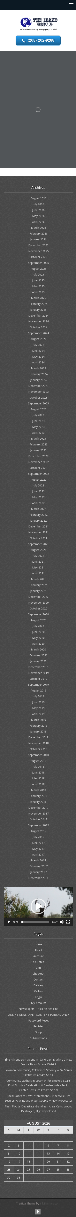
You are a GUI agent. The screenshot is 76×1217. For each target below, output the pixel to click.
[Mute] (62, 922)
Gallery (38, 991)
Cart (38, 968)
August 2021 (38, 550)
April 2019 (38, 714)
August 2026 (38, 198)
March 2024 (38, 368)
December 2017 (38, 807)
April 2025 (38, 292)
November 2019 (38, 673)
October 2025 (38, 257)
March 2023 (38, 438)
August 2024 (38, 339)
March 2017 (38, 860)
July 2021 (38, 556)
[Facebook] (38, 1211)
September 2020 (38, 614)
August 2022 (38, 479)
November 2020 (38, 602)
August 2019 (38, 690)
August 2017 (38, 831)
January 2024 (38, 380)
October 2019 (38, 679)
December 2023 (38, 386)
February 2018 (38, 796)
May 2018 (38, 778)
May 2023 (38, 427)
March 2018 (38, 790)
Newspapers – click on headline (38, 1009)
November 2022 (38, 462)
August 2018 (38, 761)
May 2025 (38, 286)
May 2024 (38, 356)
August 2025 (38, 268)
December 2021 (38, 526)
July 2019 (38, 696)
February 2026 (38, 233)
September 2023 (38, 403)
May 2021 (38, 567)
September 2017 (38, 825)
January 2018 (38, 802)
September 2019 (38, 684)
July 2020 (38, 626)
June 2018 (38, 772)
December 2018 (38, 737)
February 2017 (38, 866)
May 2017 (38, 848)
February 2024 (38, 374)
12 (38, 1153)
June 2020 (38, 632)
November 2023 (38, 391)
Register (38, 1026)
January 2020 (38, 661)
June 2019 (38, 702)
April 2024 (38, 362)
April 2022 (38, 503)
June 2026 (38, 210)
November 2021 (38, 532)
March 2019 (38, 720)
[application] (38, 906)
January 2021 (38, 591)
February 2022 (38, 515)
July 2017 (38, 837)
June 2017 (38, 843)
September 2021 (38, 544)
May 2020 (38, 638)
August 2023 (38, 409)
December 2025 (38, 245)
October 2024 (38, 327)
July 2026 (38, 204)
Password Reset (38, 1020)
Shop (38, 1032)
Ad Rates (38, 962)
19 (38, 1161)
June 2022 (38, 491)
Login (38, 997)
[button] (38, 906)
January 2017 (38, 872)
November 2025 (38, 251)
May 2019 (38, 708)
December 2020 (38, 597)
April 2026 (38, 222)
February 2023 (38, 444)
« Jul (36, 1184)
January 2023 (38, 450)
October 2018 (38, 749)
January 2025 (38, 309)
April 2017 (38, 854)
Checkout (38, 973)
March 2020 (38, 649)
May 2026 (38, 216)
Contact (38, 979)
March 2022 (38, 509)
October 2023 (38, 397)
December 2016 (38, 878)
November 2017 (38, 813)
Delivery (38, 985)
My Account (38, 1003)
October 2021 (38, 538)
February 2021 (38, 585)
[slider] (35, 922)
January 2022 (38, 520)
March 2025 (38, 298)
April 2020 (38, 643)
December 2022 (38, 456)
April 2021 (38, 573)
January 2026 (38, 239)
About (38, 950)
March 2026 (38, 227)
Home (38, 944)
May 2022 (38, 497)
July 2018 (38, 766)
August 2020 (38, 620)
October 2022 (38, 468)
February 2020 (38, 655)
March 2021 (38, 579)
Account (38, 956)
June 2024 (38, 350)
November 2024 (38, 321)
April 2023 (38, 433)
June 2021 (38, 561)
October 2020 (38, 608)
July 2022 (38, 485)
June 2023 (38, 421)
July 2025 (38, 274)
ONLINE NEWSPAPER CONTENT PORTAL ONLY (38, 1014)
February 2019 (38, 725)
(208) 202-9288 (41, 40)
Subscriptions (38, 1038)
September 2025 (38, 263)
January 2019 (38, 731)
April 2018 (38, 784)
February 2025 (38, 304)
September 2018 (38, 755)
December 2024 (38, 315)
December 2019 (38, 667)
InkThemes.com (50, 1203)
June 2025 (38, 280)
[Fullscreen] (68, 922)
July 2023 (38, 415)
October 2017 (38, 819)
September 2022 (38, 474)
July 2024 (38, 345)
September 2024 (38, 333)
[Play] (9, 922)
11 (28, 1153)
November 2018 (38, 743)
